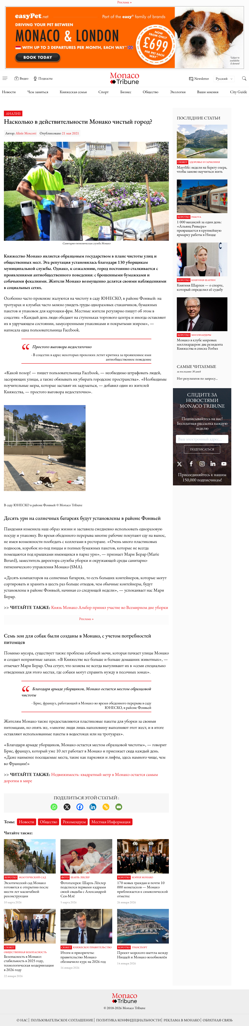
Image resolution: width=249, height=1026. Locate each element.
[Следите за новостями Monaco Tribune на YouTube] (223, 464)
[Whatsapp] (54, 807)
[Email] (118, 807)
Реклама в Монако (182, 1020)
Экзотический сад (32, 877)
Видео (24, 78)
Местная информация (111, 821)
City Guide (238, 91)
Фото (65, 877)
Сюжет (10, 947)
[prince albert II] (30, 926)
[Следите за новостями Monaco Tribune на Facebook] (191, 464)
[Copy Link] (106, 807)
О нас (22, 1020)
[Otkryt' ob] (124, 37)
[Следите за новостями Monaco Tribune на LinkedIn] (213, 464)
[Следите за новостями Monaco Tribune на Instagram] (202, 464)
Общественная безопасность (25, 952)
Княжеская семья (73, 91)
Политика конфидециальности (128, 1020)
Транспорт (139, 947)
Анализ (13, 113)
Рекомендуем (74, 821)
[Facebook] (79, 807)
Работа (196, 217)
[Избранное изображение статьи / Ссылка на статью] (202, 141)
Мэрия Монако (142, 877)
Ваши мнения (207, 91)
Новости (9, 91)
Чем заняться (37, 91)
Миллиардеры (201, 335)
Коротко (11, 877)
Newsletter (201, 79)
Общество (150, 91)
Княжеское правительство (92, 947)
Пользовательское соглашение (62, 1020)
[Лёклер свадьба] (86, 856)
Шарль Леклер (80, 877)
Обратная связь (217, 1020)
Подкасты (45, 78)
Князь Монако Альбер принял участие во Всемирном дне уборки (109, 607)
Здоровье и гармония (204, 162)
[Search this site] (244, 79)
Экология (178, 91)
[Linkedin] (92, 807)
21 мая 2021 (70, 133)
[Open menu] (5, 76)
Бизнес (125, 91)
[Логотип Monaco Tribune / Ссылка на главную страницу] (124, 78)
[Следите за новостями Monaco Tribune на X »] (180, 464)
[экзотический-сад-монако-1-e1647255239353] (30, 856)
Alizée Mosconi (26, 133)
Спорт (103, 91)
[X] (67, 807)
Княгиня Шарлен (203, 280)
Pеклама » (86, 618)
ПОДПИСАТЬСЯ (202, 449)
